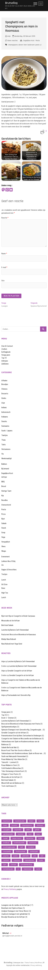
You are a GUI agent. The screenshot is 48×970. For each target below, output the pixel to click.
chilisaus (40, 825)
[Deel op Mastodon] (3, 190)
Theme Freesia (29, 963)
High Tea (4, 593)
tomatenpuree (8, 869)
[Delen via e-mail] (11, 190)
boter (5, 825)
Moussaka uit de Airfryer (10, 620)
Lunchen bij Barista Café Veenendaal (15, 630)
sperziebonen (29, 860)
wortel (38, 869)
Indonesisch (5, 412)
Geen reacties (12, 40)
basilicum (6, 821)
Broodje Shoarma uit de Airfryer (13, 917)
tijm (4, 865)
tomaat (13, 865)
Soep (3, 532)
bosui (40, 821)
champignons (13, 45)
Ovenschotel (6, 505)
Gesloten (21, 834)
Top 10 (4, 358)
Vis (2, 454)
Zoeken (4, 349)
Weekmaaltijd (6, 458)
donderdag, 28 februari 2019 (24, 36)
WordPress (38, 963)
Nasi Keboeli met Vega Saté (11, 644)
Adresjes (4, 361)
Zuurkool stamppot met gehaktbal (14, 914)
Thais (3, 440)
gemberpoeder (8, 834)
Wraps (3, 551)
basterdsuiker (19, 821)
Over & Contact (7, 346)
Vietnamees (5, 449)
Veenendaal (27, 869)
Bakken (4, 464)
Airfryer (4, 477)
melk (21, 847)
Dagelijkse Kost (28, 40)
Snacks (4, 421)
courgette (6, 830)
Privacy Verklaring (10, 889)
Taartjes (4, 435)
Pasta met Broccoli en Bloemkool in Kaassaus (18, 634)
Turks (3, 444)
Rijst (3, 519)
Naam (4, 253)
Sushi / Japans (6, 430)
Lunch (3, 580)
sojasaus (17, 860)
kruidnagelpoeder (9, 847)
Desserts (4, 393)
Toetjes (4, 574)
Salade (3, 523)
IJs (2, 565)
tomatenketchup (26, 865)
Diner (3, 588)
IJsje (3, 403)
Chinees (4, 389)
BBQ (3, 481)
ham (25, 45)
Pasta (38, 40)
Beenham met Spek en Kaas (11, 908)
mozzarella (7, 851)
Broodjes (4, 384)
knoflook (6, 843)
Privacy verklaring (36, 965)
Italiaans (4, 417)
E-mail (4, 267)
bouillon (14, 825)
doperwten (17, 830)
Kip (2, 495)
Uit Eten (4, 584)
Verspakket (5, 542)
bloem (31, 821)
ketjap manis (16, 838)
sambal (6, 860)
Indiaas (4, 407)
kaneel (5, 838)
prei (34, 856)
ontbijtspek (34, 851)
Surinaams (5, 426)
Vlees (3, 546)
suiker (41, 860)
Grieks (3, 398)
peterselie (25, 856)
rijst (42, 856)
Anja (8, 36)
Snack (3, 528)
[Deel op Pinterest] (7, 190)
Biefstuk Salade (7, 625)
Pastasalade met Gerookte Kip (18, 695)
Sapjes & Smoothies (9, 569)
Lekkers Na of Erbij (8, 561)
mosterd (31, 847)
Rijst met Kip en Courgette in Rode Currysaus (18, 616)
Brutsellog (11, 3)
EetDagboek (5, 352)
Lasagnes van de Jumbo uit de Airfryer (15, 905)
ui (40, 45)
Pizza (3, 514)
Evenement (5, 556)
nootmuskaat (20, 851)
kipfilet (40, 838)
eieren (20, 45)
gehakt (37, 830)
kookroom (31, 45)
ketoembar (29, 838)
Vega (3, 537)
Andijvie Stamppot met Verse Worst (14, 911)
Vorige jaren (5, 355)
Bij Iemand (5, 468)
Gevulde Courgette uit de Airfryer (19, 671)
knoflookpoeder (19, 843)
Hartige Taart (6, 491)
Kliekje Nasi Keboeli (8, 639)
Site (2, 280)
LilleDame (5, 364)
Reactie (4, 218)
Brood (3, 486)
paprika (6, 856)
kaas (38, 834)
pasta (37, 45)
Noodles (4, 500)
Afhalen (4, 380)
